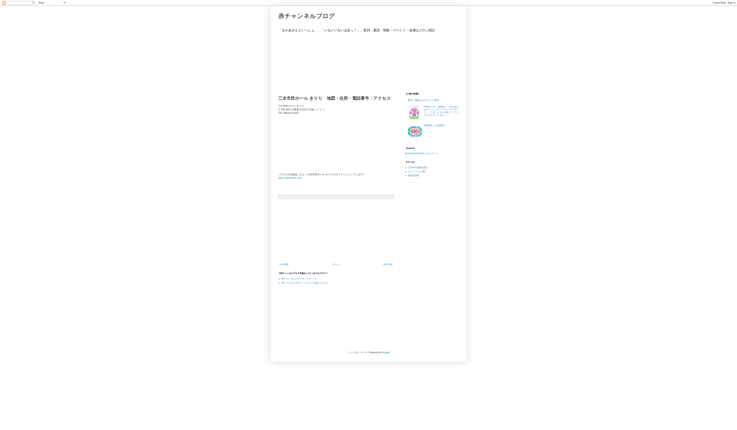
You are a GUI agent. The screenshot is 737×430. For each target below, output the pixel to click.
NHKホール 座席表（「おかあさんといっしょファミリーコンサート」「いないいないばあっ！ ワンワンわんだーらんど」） (441, 110)
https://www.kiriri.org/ (290, 177)
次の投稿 (283, 264)
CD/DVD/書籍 (415, 167)
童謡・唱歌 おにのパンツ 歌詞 (423, 100)
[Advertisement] (302, 62)
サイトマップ (415, 171)
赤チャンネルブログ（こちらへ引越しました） (305, 282)
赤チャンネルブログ (306, 15)
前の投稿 (387, 264)
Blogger (386, 352)
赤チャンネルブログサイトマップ (298, 278)
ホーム (335, 264)
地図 (410, 175)
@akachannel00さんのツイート (421, 153)
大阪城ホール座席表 (434, 125)
